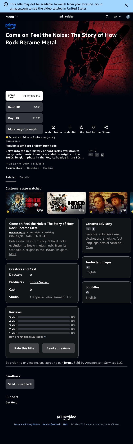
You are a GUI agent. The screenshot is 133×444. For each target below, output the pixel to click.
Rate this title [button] (24, 348)
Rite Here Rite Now (25, 203)
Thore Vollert (39, 282)
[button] (27, 336)
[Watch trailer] (53, 127)
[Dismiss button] (126, 5)
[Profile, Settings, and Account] (128, 16)
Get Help (11, 402)
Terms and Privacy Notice (27, 424)
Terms (68, 362)
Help (65, 424)
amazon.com (19, 8)
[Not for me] (93, 127)
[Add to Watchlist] (70, 127)
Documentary (14, 167)
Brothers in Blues (108, 203)
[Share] (106, 127)
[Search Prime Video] (107, 16)
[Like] (81, 127)
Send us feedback (51, 424)
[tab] (11, 177)
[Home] (66, 16)
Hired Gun (66, 203)
